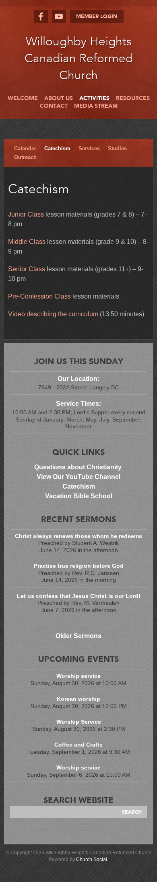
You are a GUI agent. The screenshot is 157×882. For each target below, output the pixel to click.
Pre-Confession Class (39, 296)
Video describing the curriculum (53, 314)
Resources (133, 98)
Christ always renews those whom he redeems (78, 536)
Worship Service (78, 721)
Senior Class (26, 269)
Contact (54, 105)
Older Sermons (78, 635)
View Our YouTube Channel (78, 476)
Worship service (78, 676)
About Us (58, 98)
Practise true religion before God (79, 566)
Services (89, 148)
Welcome (23, 98)
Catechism (57, 148)
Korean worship (78, 699)
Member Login (97, 16)
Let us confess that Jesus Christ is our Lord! (78, 596)
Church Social (91, 859)
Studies (117, 148)
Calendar (25, 148)
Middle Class (26, 241)
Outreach (25, 157)
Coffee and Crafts (78, 744)
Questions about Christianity (78, 467)
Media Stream (96, 105)
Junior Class (26, 214)
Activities (94, 98)
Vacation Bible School (78, 496)
